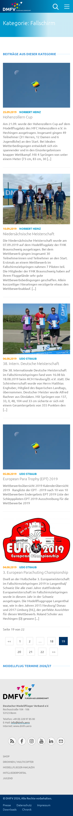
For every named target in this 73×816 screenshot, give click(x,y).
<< (9, 641)
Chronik (27, 809)
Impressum (43, 805)
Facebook (22, 741)
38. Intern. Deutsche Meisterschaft (31, 363)
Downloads (10, 809)
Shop (6, 756)
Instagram (32, 741)
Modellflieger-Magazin (18, 767)
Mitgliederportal (14, 772)
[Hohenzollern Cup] (36, 85)
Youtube (41, 741)
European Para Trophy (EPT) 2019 (30, 478)
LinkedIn (51, 741)
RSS (12, 741)
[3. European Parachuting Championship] (36, 540)
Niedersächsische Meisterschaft (28, 233)
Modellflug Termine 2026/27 (27, 666)
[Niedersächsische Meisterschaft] (36, 198)
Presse (7, 805)
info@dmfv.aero (20, 722)
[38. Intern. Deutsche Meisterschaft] (36, 328)
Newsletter (61, 741)
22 (42, 652)
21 (31, 652)
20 (19, 652)
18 (51, 641)
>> (53, 652)
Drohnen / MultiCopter (18, 761)
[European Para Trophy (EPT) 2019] (36, 446)
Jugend (8, 778)
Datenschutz (24, 805)
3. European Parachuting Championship (35, 572)
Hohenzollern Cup (18, 117)
